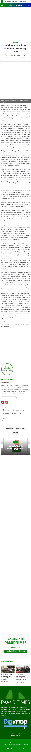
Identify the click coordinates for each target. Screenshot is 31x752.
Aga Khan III (20, 428)
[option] (15, 446)
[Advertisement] (15, 25)
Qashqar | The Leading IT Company (19, 744)
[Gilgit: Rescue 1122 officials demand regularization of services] (8, 669)
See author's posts (9, 398)
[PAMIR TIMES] (15, 5)
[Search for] (29, 5)
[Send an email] (14, 55)
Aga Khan (10, 428)
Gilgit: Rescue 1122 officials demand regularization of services (6, 677)
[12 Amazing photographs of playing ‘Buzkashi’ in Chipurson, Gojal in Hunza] (23, 669)
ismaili (16, 432)
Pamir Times (10, 55)
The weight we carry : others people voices (15, 1)
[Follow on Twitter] (13, 55)
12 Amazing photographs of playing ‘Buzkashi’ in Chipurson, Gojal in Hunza (22, 678)
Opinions (15, 42)
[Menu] (2, 5)
